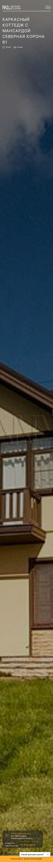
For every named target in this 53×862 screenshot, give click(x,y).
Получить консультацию (26, 859)
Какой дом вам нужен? (32, 854)
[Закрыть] (47, 854)
